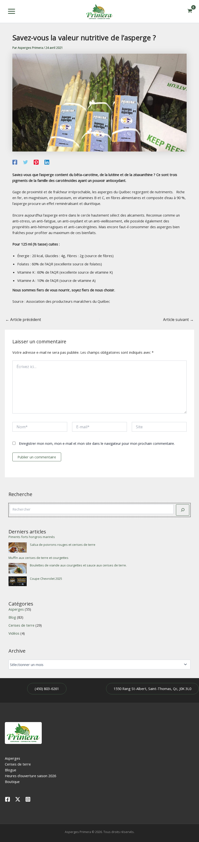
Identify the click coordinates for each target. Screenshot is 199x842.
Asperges (16, 609)
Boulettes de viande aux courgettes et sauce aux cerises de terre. (78, 565)
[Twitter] (25, 161)
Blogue (10, 769)
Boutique (12, 781)
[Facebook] (14, 161)
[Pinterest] (36, 161)
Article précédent (23, 319)
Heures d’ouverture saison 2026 (30, 775)
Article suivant (178, 319)
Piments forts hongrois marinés (31, 537)
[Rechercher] (182, 509)
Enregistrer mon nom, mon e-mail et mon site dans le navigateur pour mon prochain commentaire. (97, 443)
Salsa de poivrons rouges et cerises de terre (62, 544)
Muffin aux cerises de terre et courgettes (38, 558)
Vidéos (13, 633)
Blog (12, 617)
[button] (46, 688)
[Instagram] (28, 799)
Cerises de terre (21, 625)
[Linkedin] (46, 161)
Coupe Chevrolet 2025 (46, 578)
